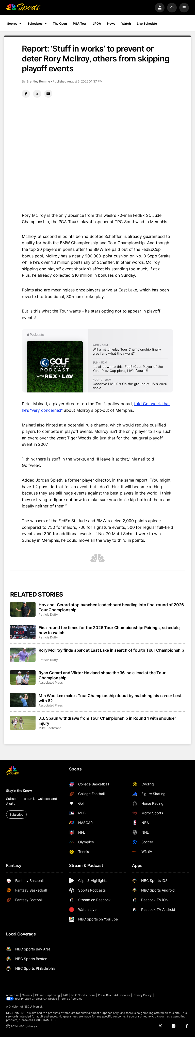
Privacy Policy (142, 995)
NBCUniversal (33, 1006)
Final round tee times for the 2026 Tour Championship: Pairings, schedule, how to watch (110, 630)
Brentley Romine (38, 81)
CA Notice (50, 998)
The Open (60, 23)
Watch (126, 23)
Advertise (12, 995)
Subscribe (16, 814)
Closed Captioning (47, 995)
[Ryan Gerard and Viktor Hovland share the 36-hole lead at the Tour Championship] (23, 677)
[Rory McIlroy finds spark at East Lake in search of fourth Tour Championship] (23, 655)
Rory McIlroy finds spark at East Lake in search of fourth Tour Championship (111, 650)
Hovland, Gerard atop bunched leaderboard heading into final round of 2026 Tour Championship (111, 607)
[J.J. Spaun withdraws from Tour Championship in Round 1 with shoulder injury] (23, 723)
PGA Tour (80, 23)
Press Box (104, 995)
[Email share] (48, 94)
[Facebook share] (26, 94)
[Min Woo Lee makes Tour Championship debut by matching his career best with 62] (23, 700)
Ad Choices (122, 995)
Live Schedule (147, 23)
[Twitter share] (37, 94)
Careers (27, 995)
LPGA (97, 23)
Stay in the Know (19, 790)
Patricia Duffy (48, 614)
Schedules (35, 23)
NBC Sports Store (83, 995)
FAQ (65, 995)
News (111, 23)
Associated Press (51, 682)
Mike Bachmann (50, 728)
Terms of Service (71, 998)
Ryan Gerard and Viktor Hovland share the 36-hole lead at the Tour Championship (102, 675)
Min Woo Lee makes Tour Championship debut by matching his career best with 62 (110, 698)
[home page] (23, 7)
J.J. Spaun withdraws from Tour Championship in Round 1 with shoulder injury (107, 721)
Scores (12, 23)
